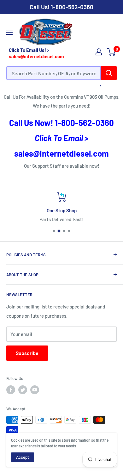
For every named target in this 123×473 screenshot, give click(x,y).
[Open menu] (9, 32)
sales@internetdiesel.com (36, 56)
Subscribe (27, 353)
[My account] (99, 51)
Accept (22, 457)
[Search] (109, 73)
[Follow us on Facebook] (10, 389)
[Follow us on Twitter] (22, 389)
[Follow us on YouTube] (34, 389)
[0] (111, 52)
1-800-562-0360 (72, 6)
